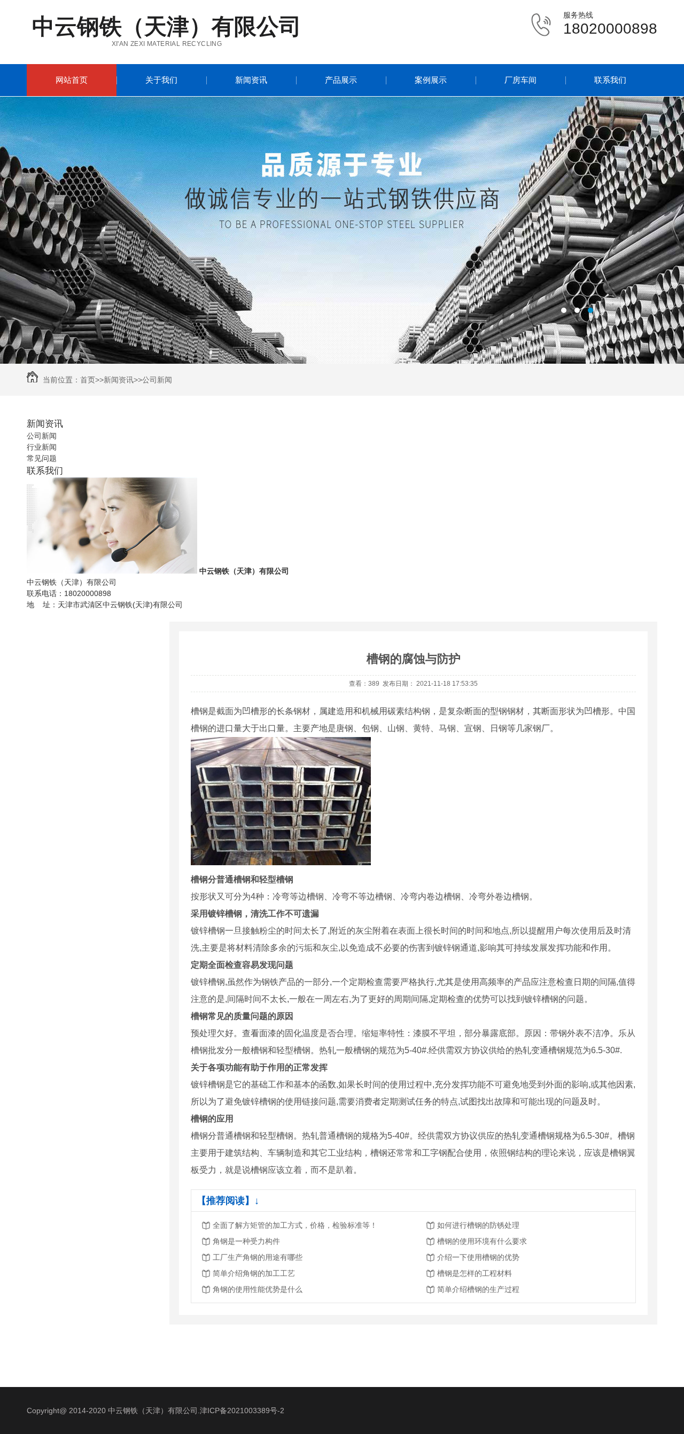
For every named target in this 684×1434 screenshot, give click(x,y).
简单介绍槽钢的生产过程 (478, 1289)
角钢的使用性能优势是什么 (257, 1289)
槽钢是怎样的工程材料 (474, 1273)
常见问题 (42, 458)
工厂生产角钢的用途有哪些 (257, 1257)
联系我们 (610, 79)
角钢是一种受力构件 (246, 1241)
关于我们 (161, 79)
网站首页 (72, 79)
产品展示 (341, 79)
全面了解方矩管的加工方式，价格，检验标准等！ (295, 1225)
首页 (87, 379)
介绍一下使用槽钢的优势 (478, 1257)
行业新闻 (42, 447)
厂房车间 (520, 79)
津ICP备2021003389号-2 (242, 1410)
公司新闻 (157, 379)
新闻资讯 (251, 79)
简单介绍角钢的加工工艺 (254, 1273)
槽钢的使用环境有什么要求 (482, 1241)
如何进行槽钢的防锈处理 (478, 1225)
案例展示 (431, 79)
